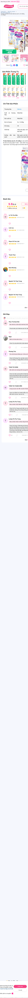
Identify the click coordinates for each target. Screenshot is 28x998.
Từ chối (20, 990)
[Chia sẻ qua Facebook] (17, 65)
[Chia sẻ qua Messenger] (14, 65)
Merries (19, 109)
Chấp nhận (20, 986)
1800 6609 (13, 1)
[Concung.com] (9, 6)
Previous (3, 87)
